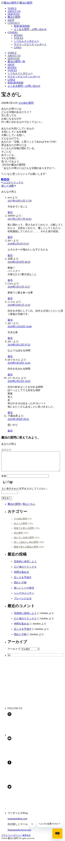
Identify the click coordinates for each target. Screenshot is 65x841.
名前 (3, 476)
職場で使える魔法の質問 (26, 547)
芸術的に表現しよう (25, 561)
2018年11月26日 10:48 (20, 326)
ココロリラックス (13, 182)
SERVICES (14, 14)
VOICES (18, 38)
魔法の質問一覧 (16, 61)
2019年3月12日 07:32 (19, 344)
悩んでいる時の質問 (24, 537)
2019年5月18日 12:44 (19, 363)
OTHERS (13, 32)
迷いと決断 (7, 185)
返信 (10, 212)
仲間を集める (21, 572)
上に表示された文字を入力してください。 (25, 488)
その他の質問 (25, 103)
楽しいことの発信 (24, 588)
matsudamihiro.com (17, 818)
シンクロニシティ (24, 593)
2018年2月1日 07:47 (18, 243)
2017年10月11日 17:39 (20, 200)
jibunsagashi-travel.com (19, 829)
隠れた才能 (20, 582)
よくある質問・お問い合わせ (30, 29)
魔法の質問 (14, 17)
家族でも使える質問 (24, 528)
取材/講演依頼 (22, 26)
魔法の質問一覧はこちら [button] (21, 504)
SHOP (11, 20)
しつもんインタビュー (26, 41)
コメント (6, 449)
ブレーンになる (23, 598)
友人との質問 (20, 523)
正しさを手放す (23, 577)
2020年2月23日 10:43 (19, 381)
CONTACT (14, 23)
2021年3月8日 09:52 (18, 419)
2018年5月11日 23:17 (19, 286)
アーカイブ (14, 649)
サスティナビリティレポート (30, 44)
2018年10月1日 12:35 (19, 305)
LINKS (17, 47)
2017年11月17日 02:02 (20, 219)
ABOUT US (14, 11)
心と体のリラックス (25, 566)
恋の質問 (18, 533)
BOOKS (18, 35)
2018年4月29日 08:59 (19, 262)
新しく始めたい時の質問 (26, 542)
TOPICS (12, 8)
